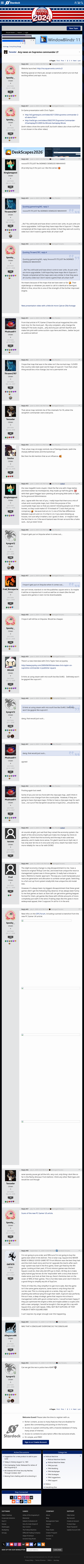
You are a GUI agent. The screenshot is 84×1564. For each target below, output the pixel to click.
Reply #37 (24, 575)
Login (26, 33)
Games (25, 1511)
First (58, 61)
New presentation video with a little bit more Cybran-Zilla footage (48, 305)
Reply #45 (24, 909)
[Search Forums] (82, 3)
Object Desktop (7, 1515)
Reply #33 (24, 406)
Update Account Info (73, 1530)
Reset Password (72, 1527)
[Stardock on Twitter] (12, 1498)
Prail (10, 877)
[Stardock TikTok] (21, 1501)
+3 (10, 603)
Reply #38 (24, 615)
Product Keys (71, 1524)
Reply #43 (24, 828)
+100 (10, 557)
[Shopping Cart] (78, 3)
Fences (4, 1524)
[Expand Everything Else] (44, 1487)
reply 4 (44, 252)
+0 (10, 856)
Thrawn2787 (10, 211)
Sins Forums (56, 159)
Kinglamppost (10, 172)
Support (70, 1511)
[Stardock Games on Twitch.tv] (23, 1498)
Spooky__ (10, 77)
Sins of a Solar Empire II (30, 1524)
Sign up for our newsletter (13, 1550)
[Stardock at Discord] (17, 1501)
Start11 (4, 1521)
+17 (10, 684)
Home (5, 46)
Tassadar (10, 419)
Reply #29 (24, 198)
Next (74, 61)
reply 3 (46, 206)
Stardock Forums (64, 1251)
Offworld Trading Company (31, 1533)
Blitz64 (10, 670)
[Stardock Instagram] (27, 1498)
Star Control (27, 1527)
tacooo (10, 841)
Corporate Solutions (8, 1518)
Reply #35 (24, 484)
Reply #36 (24, 530)
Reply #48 (24, 1251)
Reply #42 (24, 786)
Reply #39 (24, 656)
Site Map (56, 1560)
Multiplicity (5, 1530)
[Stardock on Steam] (31, 1498)
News (48, 1527)
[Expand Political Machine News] (46, 1462)
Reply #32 (24, 360)
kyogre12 (10, 543)
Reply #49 (24, 1322)
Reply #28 (24, 159)
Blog (47, 1518)
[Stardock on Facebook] (16, 1498)
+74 (10, 92)
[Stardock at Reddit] (14, 1501)
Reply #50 (24, 1363)
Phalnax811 (10, 331)
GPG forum (40, 914)
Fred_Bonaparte (10, 589)
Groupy (4, 1533)
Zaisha (10, 458)
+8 (10, 433)
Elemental (26, 1518)
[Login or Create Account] (75, 3)
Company (50, 1511)
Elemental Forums (59, 698)
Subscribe (57, 1550)
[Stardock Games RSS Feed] (29, 1501)
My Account (71, 1518)
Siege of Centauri (28, 1536)
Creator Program (51, 1533)
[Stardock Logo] (12, 2)
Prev (62, 61)
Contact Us (49, 1536)
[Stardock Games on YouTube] (19, 1498)
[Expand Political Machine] (44, 1456)
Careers (48, 1524)
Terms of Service (40, 1560)
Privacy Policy (29, 1560)
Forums (48, 1539)
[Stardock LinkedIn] (25, 1501)
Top (79, 64)
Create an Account (73, 1521)
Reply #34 (24, 445)
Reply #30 (24, 244)
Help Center (71, 1515)
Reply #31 (24, 318)
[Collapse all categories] (80, 1456)
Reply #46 (24, 1170)
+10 (10, 187)
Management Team (52, 1521)
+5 (10, 472)
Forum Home (10, 33)
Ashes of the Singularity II (31, 1515)
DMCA (50, 1560)
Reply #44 (24, 864)
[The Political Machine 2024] (42, 14)
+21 (10, 346)
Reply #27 (24, 106)
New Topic (73, 28)
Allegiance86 (10, 1335)
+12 (10, 1350)
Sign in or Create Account (36, 1442)
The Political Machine (29, 1530)
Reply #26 (24, 64)
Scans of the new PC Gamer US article (37, 1213)
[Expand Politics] (44, 1484)
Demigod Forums (58, 64)
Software (6, 1511)
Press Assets (50, 1530)
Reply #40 (24, 698)
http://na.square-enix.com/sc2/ (50, 68)
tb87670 (10, 1264)
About (48, 1515)
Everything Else (14, 46)
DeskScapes (5, 1527)
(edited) (62, 159)
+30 (10, 226)
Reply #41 (24, 744)
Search (19, 33)
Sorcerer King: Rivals (29, 1539)
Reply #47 (24, 1209)
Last (79, 61)
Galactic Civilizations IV (30, 1521)
